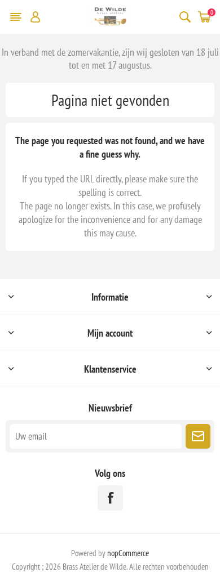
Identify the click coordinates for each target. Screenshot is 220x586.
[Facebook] (110, 498)
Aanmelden (198, 436)
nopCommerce (128, 553)
